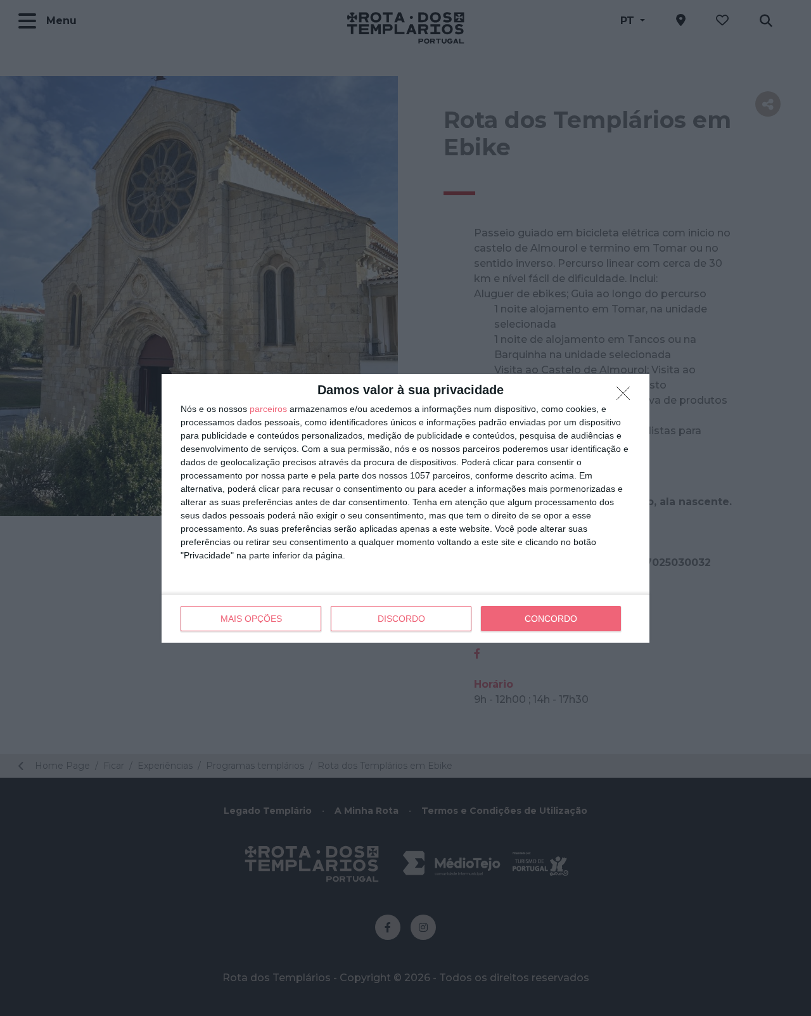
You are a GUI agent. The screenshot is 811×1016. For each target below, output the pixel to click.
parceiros (268, 408)
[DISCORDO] (626, 397)
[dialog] (405, 508)
